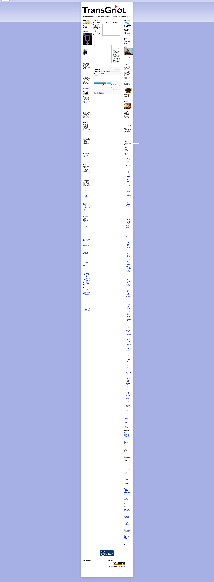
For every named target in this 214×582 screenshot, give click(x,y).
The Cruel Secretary (85, 231)
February (127, 415)
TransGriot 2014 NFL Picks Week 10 (128, 355)
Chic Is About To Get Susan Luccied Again (128, 244)
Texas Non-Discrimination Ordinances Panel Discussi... (128, 345)
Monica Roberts (86, 54)
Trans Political (127, 475)
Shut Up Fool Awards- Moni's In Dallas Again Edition (128, 261)
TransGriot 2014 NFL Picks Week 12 (128, 213)
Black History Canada (86, 247)
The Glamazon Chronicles (86, 302)
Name (95, 84)
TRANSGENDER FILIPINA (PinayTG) (127, 537)
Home (107, 96)
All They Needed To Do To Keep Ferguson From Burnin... (128, 185)
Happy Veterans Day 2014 (128, 300)
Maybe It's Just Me (87, 211)
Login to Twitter (109, 83)
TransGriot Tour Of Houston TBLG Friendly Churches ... (128, 162)
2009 (126, 423)
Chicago (97, 93)
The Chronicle (86, 230)
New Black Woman (87, 215)
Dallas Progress (86, 291)
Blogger (111, 574)
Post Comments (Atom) (100, 97)
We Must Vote (128, 374)
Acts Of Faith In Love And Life (86, 196)
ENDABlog (85, 203)
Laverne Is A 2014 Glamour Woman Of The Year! (128, 304)
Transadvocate (127, 478)
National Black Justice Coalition (86, 268)
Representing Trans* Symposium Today (128, 328)
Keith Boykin (86, 210)
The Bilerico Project (86, 228)
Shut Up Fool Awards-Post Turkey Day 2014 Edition (128, 175)
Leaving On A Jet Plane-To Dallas (128, 279)
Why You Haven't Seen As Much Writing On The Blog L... (128, 171)
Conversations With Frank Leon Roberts (86, 254)
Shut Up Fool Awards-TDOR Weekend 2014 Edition (128, 203)
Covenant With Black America (86, 256)
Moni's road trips (103, 93)
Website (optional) (114, 84)
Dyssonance (126, 440)
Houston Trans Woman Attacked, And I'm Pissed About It (128, 195)
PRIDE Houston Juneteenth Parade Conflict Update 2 (128, 286)
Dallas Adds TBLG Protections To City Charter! (128, 308)
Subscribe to (96, 88)
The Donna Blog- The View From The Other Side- (127, 470)
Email (103, 84)
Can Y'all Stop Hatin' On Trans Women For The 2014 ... (128, 167)
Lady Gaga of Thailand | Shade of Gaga (126, 524)
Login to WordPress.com (102, 83)
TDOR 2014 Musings (127, 210)
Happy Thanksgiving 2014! (128, 179)
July (126, 409)
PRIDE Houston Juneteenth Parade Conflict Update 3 (128, 272)
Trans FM (85, 276)
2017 (126, 153)
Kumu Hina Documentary (128, 388)
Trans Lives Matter (127, 226)
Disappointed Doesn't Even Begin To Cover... (128, 366)
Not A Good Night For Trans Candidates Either (128, 362)
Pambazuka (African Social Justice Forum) (86, 273)
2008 (126, 425)
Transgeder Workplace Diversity (126, 480)
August (127, 407)
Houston (99, 93)
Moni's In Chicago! (127, 337)
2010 (126, 422)
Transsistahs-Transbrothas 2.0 (86, 283)
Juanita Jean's (86, 295)
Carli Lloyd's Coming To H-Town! (128, 316)
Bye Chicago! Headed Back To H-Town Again (128, 319)
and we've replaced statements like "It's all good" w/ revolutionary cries (87, 309)
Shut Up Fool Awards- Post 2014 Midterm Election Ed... (128, 340)
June (126, 410)
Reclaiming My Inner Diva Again (128, 199)
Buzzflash (85, 251)
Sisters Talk (86, 222)
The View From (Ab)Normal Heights (127, 473)
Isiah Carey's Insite (87, 294)
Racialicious (86, 219)
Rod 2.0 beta (86, 221)
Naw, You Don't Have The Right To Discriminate (128, 381)
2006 (126, 427)
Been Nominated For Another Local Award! (128, 358)
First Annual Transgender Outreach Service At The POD (128, 191)
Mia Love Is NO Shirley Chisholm (128, 331)
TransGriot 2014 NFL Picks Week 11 (128, 276)
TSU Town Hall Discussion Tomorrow (128, 294)
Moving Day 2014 (127, 232)
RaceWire (85, 218)
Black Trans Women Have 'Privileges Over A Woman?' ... (128, 207)
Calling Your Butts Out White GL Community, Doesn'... (128, 229)
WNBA (85, 284)
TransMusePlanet (127, 457)
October (127, 405)
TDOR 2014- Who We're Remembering (128, 282)
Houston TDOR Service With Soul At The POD (128, 216)
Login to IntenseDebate (96, 83)
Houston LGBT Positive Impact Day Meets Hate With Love (128, 385)
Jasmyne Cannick (87, 207)
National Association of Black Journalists (86, 266)
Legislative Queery (87, 296)
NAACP (85, 264)
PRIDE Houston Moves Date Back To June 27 (128, 268)
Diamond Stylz (126, 433)
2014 (126, 157)
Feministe (85, 204)
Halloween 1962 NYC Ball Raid (128, 399)
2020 (126, 149)
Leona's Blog (126, 502)
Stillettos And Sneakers (127, 466)
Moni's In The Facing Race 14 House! (128, 264)
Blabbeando (86, 198)
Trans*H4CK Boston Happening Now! (128, 252)
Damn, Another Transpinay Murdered (128, 396)
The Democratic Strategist (86, 275)
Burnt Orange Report (86, 289)
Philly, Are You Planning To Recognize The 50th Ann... (128, 223)
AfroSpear (85, 197)
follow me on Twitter (87, 191)
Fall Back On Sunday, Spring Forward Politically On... (128, 392)
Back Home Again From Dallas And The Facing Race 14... (128, 256)
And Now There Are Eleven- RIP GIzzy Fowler (128, 248)
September (127, 406)
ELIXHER (85, 202)
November (127, 159)
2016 (126, 154)
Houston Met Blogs (87, 292)
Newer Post (95, 96)
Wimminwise (86, 238)
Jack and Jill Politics (86, 206)
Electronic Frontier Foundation (87, 258)
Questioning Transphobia (127, 464)
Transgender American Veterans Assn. (87, 278)
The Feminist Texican (86, 300)
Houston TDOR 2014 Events (128, 219)
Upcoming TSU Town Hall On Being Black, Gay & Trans (128, 370)
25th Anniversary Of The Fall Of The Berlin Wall (128, 324)
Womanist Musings (87, 239)
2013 (126, 418)
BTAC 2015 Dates (127, 234)
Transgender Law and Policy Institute (87, 281)
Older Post (118, 96)
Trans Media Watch (128, 474)
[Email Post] (106, 92)
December (127, 158)
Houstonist (85, 293)
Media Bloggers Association (86, 262)
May (126, 411)
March (127, 414)
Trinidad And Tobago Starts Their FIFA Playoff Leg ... (128, 334)
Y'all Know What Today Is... (128, 373)
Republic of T (86, 220)
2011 (126, 421)
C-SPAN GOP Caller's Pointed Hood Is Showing (128, 351)
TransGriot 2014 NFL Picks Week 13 (128, 182)
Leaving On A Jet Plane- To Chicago (128, 348)
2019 (126, 150)
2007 (126, 426)
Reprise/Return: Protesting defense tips (126, 442)
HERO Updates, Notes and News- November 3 (128, 377)
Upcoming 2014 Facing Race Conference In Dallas (128, 402)
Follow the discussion (119, 69)
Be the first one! (108, 71)
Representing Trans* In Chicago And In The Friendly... (128, 313)
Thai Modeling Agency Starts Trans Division (128, 241)
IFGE (85, 261)
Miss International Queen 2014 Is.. (128, 237)
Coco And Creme (86, 252)
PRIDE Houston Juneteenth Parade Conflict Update (128, 291)
